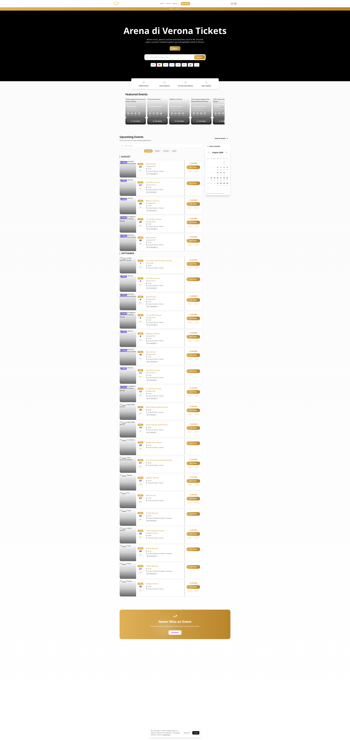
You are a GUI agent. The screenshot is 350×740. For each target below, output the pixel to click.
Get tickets (136, 121)
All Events (148, 151)
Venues (175, 3)
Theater (157, 151)
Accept (196, 733)
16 (227, 172)
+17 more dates (152, 174)
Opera (172, 9)
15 (224, 172)
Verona (168, 3)
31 (208, 188)
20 (217, 178)
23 (227, 178)
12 (214, 172)
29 (224, 183)
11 (211, 172)
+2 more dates (152, 192)
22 (224, 178)
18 (211, 178)
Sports (174, 151)
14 (221, 172)
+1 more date (151, 415)
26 (214, 183)
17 (208, 178)
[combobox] (171, 57)
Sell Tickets (185, 3)
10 (208, 172)
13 (217, 172)
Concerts (177, 9)
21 (221, 178)
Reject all (187, 733)
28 (221, 183)
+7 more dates (152, 210)
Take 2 (189, 171)
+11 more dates (152, 229)
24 (208, 183)
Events (162, 3)
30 (227, 183)
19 (214, 178)
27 (217, 183)
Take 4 (196, 171)
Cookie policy (166, 735)
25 (211, 183)
